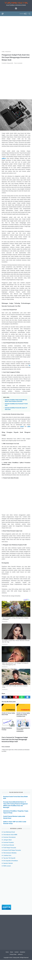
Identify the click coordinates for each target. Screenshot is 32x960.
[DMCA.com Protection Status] (6, 909)
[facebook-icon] (16, 8)
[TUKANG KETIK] (16, 3)
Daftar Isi (20, 954)
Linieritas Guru (7, 855)
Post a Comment (18, 63)
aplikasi (4, 158)
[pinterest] (16, 697)
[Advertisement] (16, 33)
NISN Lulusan (7, 866)
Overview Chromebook (9, 837)
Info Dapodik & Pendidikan (10, 860)
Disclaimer (22, 952)
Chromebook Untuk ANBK (10, 834)
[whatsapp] (22, 697)
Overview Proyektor (8, 842)
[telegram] (27, 697)
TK (29, 365)
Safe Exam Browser (8, 845)
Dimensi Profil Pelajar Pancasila (12, 850)
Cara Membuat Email (9, 832)
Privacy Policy (13, 954)
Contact (16, 952)
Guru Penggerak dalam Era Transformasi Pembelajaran (23, 729)
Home (7, 952)
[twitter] (10, 697)
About (11, 952)
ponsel (22, 426)
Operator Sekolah (8, 863)
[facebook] (4, 697)
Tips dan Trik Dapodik (9, 858)
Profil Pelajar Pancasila (9, 847)
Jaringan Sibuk (7, 840)
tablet (28, 426)
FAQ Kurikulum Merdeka (9, 853)
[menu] (3, 14)
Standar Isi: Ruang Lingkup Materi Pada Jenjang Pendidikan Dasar (23, 714)
